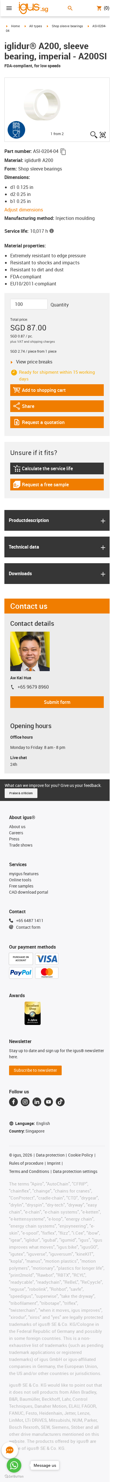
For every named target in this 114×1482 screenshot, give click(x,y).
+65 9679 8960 (33, 687)
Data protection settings (75, 1171)
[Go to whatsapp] (14, 1465)
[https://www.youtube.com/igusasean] (48, 1101)
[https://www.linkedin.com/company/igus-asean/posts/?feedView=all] (36, 1101)
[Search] (70, 8)
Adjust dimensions (23, 209)
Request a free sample (41, 485)
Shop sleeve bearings (67, 26)
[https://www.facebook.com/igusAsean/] (13, 1101)
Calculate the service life (44, 469)
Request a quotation (39, 423)
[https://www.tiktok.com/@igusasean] (60, 1101)
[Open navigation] (9, 8)
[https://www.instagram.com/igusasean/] (25, 1101)
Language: (32, 1123)
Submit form (57, 702)
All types (35, 26)
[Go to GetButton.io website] (14, 1476)
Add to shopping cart (39, 391)
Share (29, 407)
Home (15, 26)
